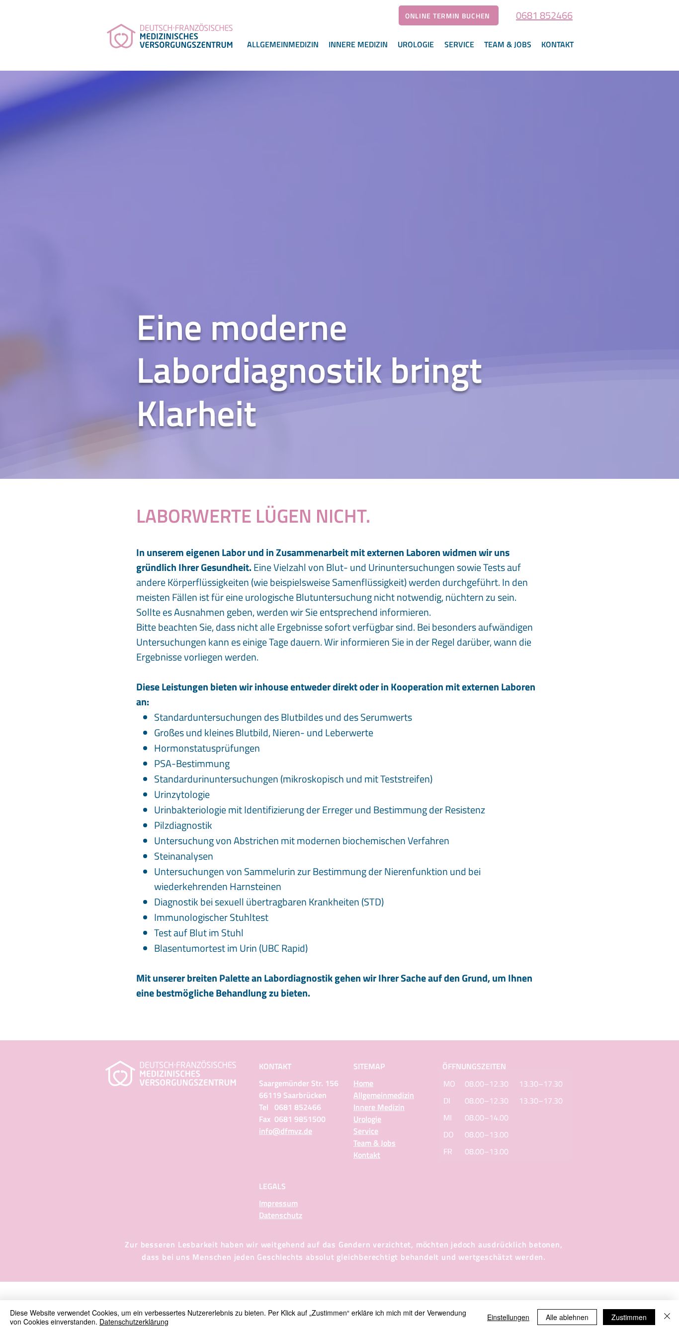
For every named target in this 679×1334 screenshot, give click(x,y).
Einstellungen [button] (508, 1317)
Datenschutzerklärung (134, 1322)
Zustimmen (629, 1317)
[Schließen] (667, 1317)
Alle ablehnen (567, 1317)
